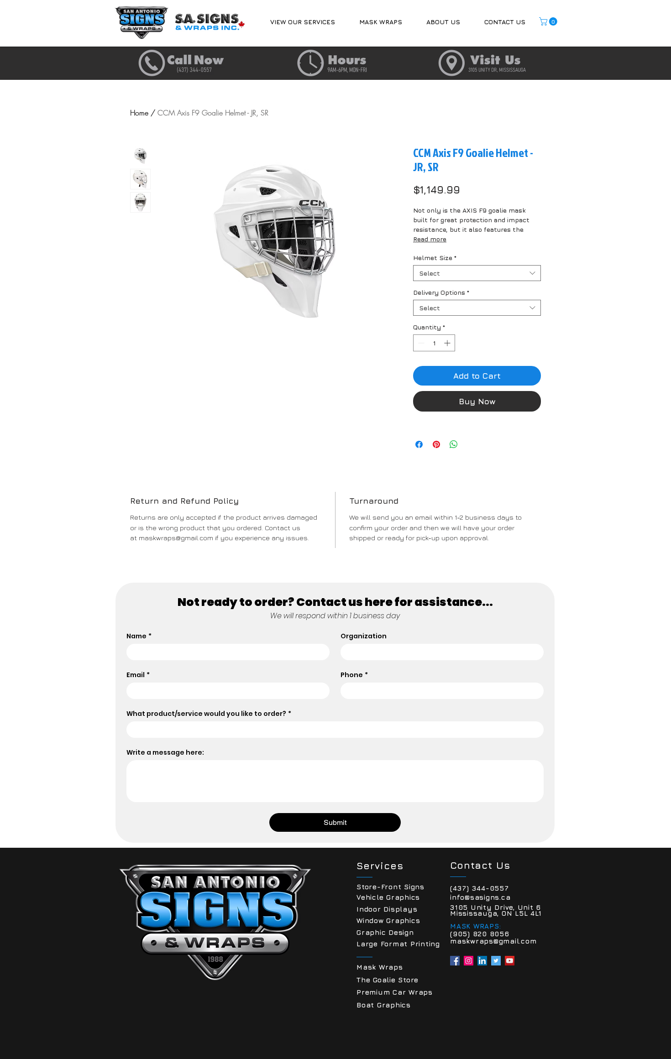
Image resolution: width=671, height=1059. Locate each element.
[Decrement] (420, 343)
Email (138, 675)
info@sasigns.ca (480, 897)
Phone (354, 675)
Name (139, 636)
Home (139, 113)
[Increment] (448, 343)
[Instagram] (468, 960)
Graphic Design (385, 932)
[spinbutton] (434, 343)
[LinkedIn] (482, 960)
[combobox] (477, 273)
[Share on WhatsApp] (453, 444)
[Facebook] (455, 960)
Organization (364, 636)
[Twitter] (496, 960)
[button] (302, 21)
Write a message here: (165, 752)
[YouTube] (509, 960)
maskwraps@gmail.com (493, 941)
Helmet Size (434, 257)
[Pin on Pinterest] (436, 444)
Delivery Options (441, 292)
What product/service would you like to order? (208, 714)
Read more (429, 239)
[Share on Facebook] (419, 444)
